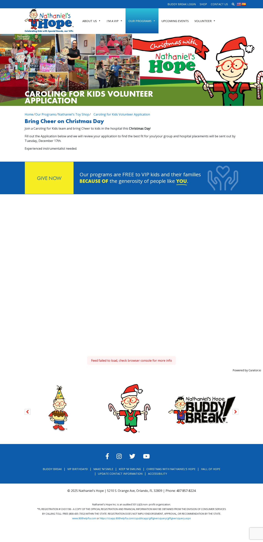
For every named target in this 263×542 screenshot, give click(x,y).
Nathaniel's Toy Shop (73, 114)
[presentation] (27, 411)
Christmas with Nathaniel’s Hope (171, 469)
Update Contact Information (120, 473)
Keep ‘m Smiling (130, 469)
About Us (89, 21)
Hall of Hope (210, 469)
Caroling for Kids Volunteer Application (122, 114)
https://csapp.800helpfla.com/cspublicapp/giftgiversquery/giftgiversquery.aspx (145, 518)
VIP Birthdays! (77, 469)
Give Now (49, 178)
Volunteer (203, 21)
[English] (238, 4)
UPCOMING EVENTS (175, 21)
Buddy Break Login (182, 4)
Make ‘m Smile (103, 469)
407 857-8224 (186, 491)
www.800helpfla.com (84, 518)
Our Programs (140, 21)
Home (29, 114)
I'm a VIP (113, 21)
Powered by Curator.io (247, 370)
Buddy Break (52, 469)
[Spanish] (243, 4)
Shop (203, 4)
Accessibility (157, 473)
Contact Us (219, 4)
